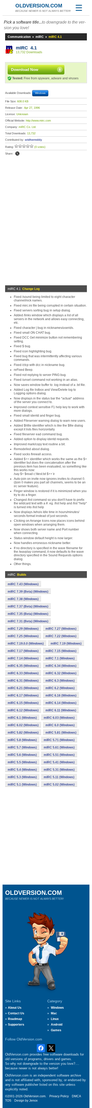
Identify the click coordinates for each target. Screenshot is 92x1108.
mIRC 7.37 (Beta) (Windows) (28, 606)
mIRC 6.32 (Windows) (60, 673)
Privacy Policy (59, 1096)
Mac (54, 1013)
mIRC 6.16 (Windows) (60, 695)
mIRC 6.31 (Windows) (23, 680)
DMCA (76, 1096)
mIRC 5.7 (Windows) (22, 747)
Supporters (16, 1024)
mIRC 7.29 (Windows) (23, 629)
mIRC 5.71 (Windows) (59, 740)
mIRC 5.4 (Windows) (22, 770)
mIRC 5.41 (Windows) (59, 762)
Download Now (24, 69)
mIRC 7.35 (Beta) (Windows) (28, 614)
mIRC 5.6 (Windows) (22, 755)
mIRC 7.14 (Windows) (23, 658)
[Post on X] (17, 153)
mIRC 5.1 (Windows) (22, 784)
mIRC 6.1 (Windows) (22, 718)
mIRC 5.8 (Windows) (22, 740)
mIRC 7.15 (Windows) (60, 651)
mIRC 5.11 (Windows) (59, 777)
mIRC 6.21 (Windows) (23, 688)
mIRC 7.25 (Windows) (23, 636)
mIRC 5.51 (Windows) (59, 755)
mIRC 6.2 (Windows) (60, 688)
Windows (57, 1007)
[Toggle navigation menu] (78, 7)
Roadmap (15, 1019)
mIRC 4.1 (26, 47)
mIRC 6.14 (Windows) (60, 703)
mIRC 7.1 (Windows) (60, 658)
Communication (19, 37)
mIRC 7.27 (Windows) (60, 629)
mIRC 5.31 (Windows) (59, 770)
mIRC (40, 37)
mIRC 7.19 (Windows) (66, 643)
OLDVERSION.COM (38, 5)
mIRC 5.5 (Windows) (22, 762)
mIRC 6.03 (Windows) (59, 718)
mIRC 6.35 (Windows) (23, 666)
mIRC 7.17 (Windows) (23, 651)
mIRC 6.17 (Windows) (23, 695)
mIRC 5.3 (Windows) (22, 777)
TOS (8, 1100)
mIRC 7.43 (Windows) (23, 584)
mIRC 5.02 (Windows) (59, 784)
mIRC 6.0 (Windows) (60, 725)
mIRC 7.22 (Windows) (60, 636)
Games (56, 1030)
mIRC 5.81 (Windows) (60, 732)
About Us (14, 1007)
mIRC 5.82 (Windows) (23, 732)
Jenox (33, 1100)
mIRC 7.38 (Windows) (23, 599)
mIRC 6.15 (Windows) (23, 703)
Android (56, 1024)
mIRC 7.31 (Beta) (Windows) (28, 621)
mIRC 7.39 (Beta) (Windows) (28, 591)
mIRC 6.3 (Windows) (60, 680)
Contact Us (16, 1013)
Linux (55, 1019)
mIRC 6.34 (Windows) (60, 666)
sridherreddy (33, 139)
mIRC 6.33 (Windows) (23, 673)
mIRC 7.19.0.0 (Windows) (26, 643)
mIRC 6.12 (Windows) (23, 710)
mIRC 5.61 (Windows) (59, 747)
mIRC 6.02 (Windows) (23, 725)
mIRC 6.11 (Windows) (60, 710)
